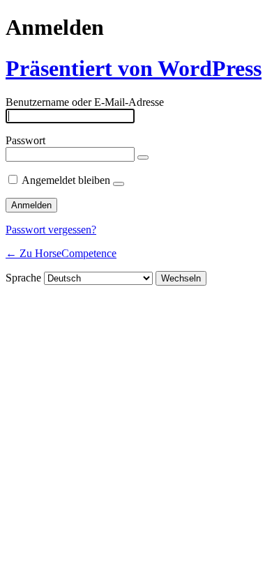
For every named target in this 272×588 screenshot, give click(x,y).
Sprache (23, 278)
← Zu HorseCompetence (61, 253)
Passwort (25, 140)
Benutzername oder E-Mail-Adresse (85, 102)
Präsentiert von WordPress (134, 68)
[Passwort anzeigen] (143, 157)
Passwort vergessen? (51, 229)
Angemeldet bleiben (66, 180)
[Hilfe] (118, 184)
